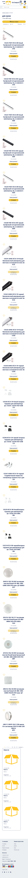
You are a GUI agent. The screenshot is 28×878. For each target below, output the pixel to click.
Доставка (15, 845)
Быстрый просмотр (13, 59)
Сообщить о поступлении (13, 272)
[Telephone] (25, 1)
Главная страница (5, 12)
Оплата (15, 843)
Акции (15, 847)
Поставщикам (4, 849)
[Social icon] (2, 872)
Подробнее (6, 775)
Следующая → (21, 747)
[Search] (24, 7)
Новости (3, 845)
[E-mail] (21, 1)
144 (14, 747)
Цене (11, 24)
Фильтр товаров (14, 21)
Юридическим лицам (5, 847)
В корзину (13, 56)
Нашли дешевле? (13, 53)
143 (12, 747)
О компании (4, 843)
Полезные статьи (16, 849)
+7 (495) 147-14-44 (5, 855)
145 (16, 747)
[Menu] (3, 2)
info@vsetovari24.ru (5, 857)
